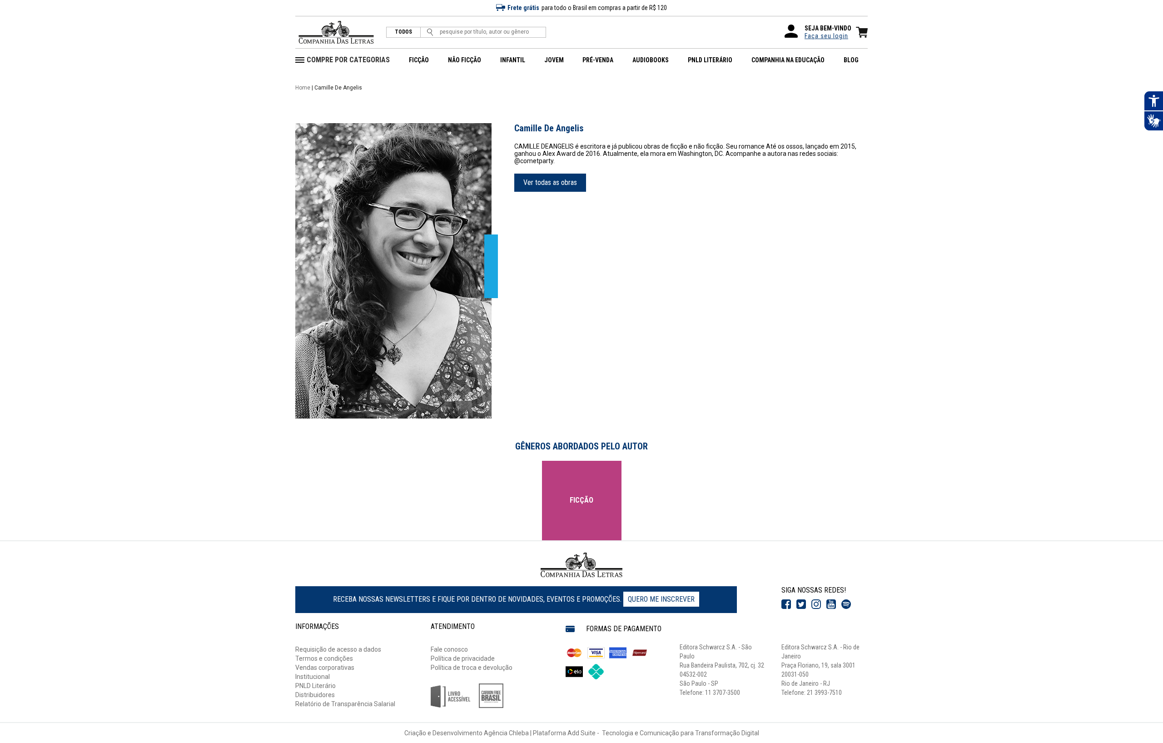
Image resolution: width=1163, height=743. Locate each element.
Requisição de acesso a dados (338, 649)
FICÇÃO (419, 60)
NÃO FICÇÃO (464, 60)
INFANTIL (512, 60)
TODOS (403, 32)
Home (302, 88)
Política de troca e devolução (471, 667)
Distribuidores (315, 694)
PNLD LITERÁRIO (710, 60)
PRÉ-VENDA (597, 60)
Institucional (312, 676)
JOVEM (554, 60)
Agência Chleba (506, 733)
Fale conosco (449, 649)
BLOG (851, 60)
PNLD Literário (315, 685)
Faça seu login (826, 36)
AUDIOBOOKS (650, 60)
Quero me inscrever (661, 599)
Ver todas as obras (550, 182)
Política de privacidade (463, 658)
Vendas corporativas (324, 667)
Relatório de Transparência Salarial (345, 704)
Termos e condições (324, 658)
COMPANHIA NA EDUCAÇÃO (788, 60)
